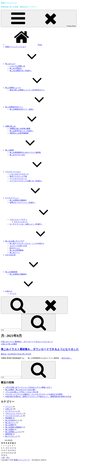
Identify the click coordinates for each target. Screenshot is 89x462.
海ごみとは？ (10, 64)
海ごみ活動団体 (11, 272)
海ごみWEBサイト (12, 420)
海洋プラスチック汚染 (18, 176)
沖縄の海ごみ (10, 126)
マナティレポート (21, 222)
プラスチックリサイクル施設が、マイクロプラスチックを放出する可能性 (34, 394)
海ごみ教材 (9, 150)
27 (13, 453)
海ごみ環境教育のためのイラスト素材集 (25, 152)
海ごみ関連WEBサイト (14, 107)
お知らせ (8, 291)
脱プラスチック (11, 436)
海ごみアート (15, 252)
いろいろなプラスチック (19, 174)
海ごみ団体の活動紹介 (18, 200)
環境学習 (8, 434)
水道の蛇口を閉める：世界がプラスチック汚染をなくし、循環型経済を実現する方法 (38, 396)
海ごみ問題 (9, 425)
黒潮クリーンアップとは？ (15, 47)
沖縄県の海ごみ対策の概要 (20, 128)
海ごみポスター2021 (17, 155)
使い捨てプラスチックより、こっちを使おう (27, 243)
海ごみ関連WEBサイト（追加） (22, 109)
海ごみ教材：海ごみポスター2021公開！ (20, 390)
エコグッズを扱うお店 (18, 246)
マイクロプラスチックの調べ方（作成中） (26, 181)
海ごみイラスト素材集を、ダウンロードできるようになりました (40, 349)
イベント (13, 293)
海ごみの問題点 (16, 68)
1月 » (8, 458)
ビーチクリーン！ (12, 198)
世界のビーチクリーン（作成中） (23, 202)
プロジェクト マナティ (18, 219)
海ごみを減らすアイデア (14, 241)
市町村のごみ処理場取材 (19, 133)
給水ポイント (15, 248)
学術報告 (8, 418)
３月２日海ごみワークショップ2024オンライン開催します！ (28, 387)
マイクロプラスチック (18, 179)
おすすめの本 (10, 255)
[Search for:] (11, 330)
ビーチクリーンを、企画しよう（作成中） (26, 224)
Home (40, 45)
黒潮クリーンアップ (8, 3)
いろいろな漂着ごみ (17, 66)
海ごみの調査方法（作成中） (21, 71)
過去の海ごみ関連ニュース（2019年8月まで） (27, 90)
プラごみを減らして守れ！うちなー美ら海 (21, 392)
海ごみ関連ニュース (13, 88)
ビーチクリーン (11, 411)
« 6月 (3, 458)
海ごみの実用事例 (16, 250)
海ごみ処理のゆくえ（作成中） (22, 131)
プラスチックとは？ (13, 172)
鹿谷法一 (4, 354)
